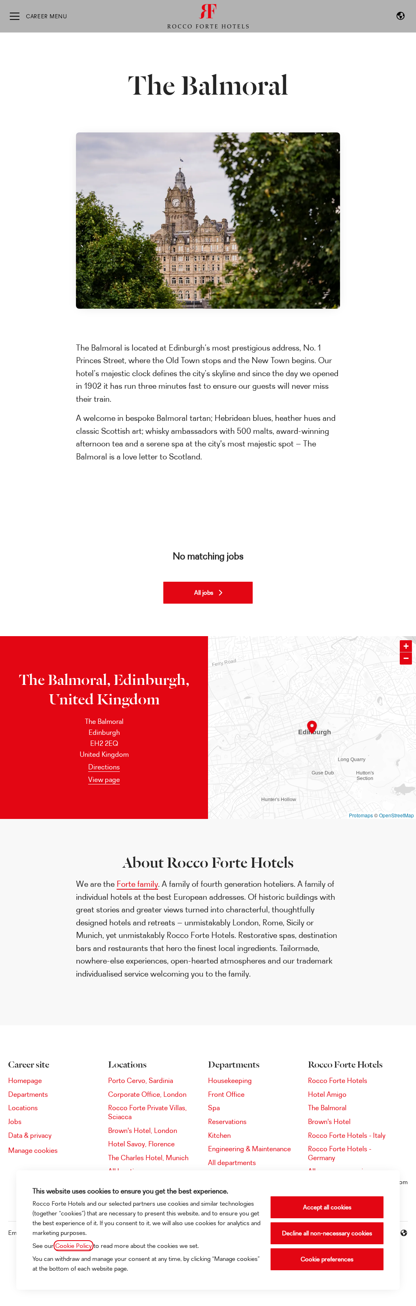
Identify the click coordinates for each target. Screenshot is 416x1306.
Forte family (137, 884)
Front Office (226, 1094)
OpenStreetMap (396, 815)
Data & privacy (30, 1135)
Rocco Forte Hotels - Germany (339, 1153)
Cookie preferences (327, 1259)
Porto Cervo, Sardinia (140, 1080)
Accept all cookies (327, 1207)
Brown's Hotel (329, 1121)
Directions (104, 766)
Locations (23, 1107)
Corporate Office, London (147, 1094)
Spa (214, 1107)
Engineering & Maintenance (249, 1148)
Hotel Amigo (327, 1094)
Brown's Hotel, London (142, 1130)
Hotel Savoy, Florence (141, 1143)
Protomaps (361, 815)
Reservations (227, 1121)
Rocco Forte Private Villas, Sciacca (147, 1112)
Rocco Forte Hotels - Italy (347, 1135)
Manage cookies (33, 1150)
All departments (232, 1162)
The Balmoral (327, 1107)
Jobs (15, 1121)
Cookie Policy (73, 1246)
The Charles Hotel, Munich (148, 1157)
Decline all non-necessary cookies (327, 1233)
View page (104, 779)
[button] (400, 16)
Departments (28, 1094)
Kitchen (219, 1135)
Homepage (25, 1080)
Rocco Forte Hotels (337, 1080)
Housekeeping (230, 1080)
